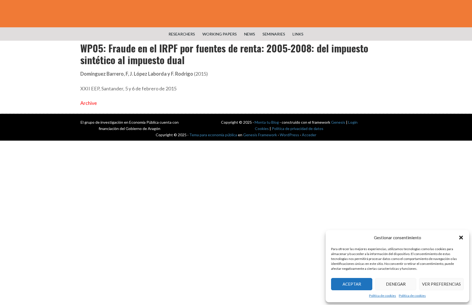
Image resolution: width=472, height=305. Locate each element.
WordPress (289, 134)
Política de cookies (382, 296)
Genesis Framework (260, 134)
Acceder (309, 134)
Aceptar (352, 284)
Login (353, 122)
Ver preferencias (441, 284)
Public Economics (236, 13)
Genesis (338, 122)
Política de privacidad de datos (297, 128)
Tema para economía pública (213, 134)
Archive (88, 103)
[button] (461, 237)
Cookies (262, 128)
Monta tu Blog (267, 122)
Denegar (396, 284)
